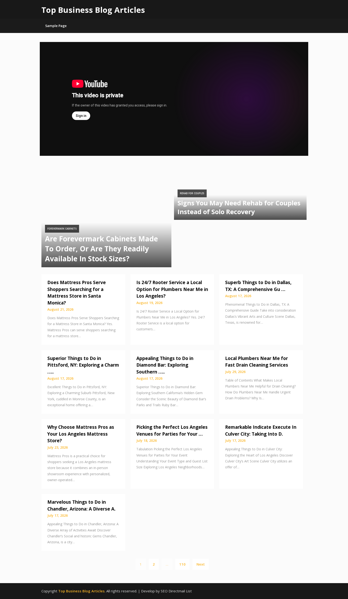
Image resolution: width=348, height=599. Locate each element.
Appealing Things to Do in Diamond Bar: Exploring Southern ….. (164, 365)
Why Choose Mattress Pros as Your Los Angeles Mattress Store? (80, 434)
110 (182, 564)
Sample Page (56, 25)
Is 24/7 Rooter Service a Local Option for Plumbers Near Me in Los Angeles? (172, 289)
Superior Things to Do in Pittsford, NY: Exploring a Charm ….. (83, 365)
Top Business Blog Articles (93, 10)
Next (200, 564)
